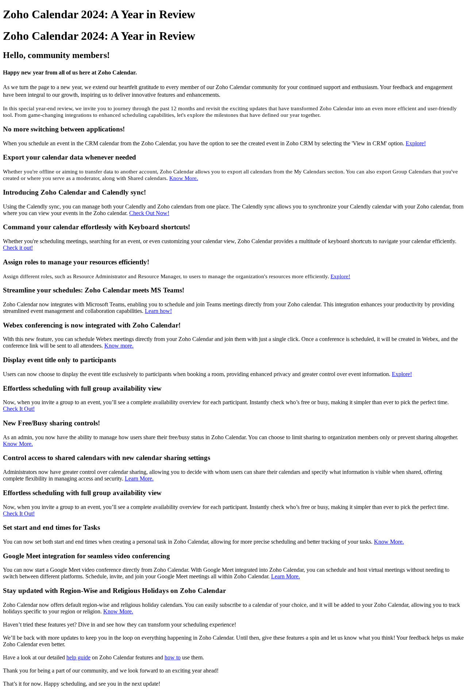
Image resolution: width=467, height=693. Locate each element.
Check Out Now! (149, 213)
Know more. (119, 345)
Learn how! (158, 311)
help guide (78, 657)
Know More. (183, 178)
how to (173, 657)
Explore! (416, 143)
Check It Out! (19, 409)
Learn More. (139, 478)
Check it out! (18, 248)
